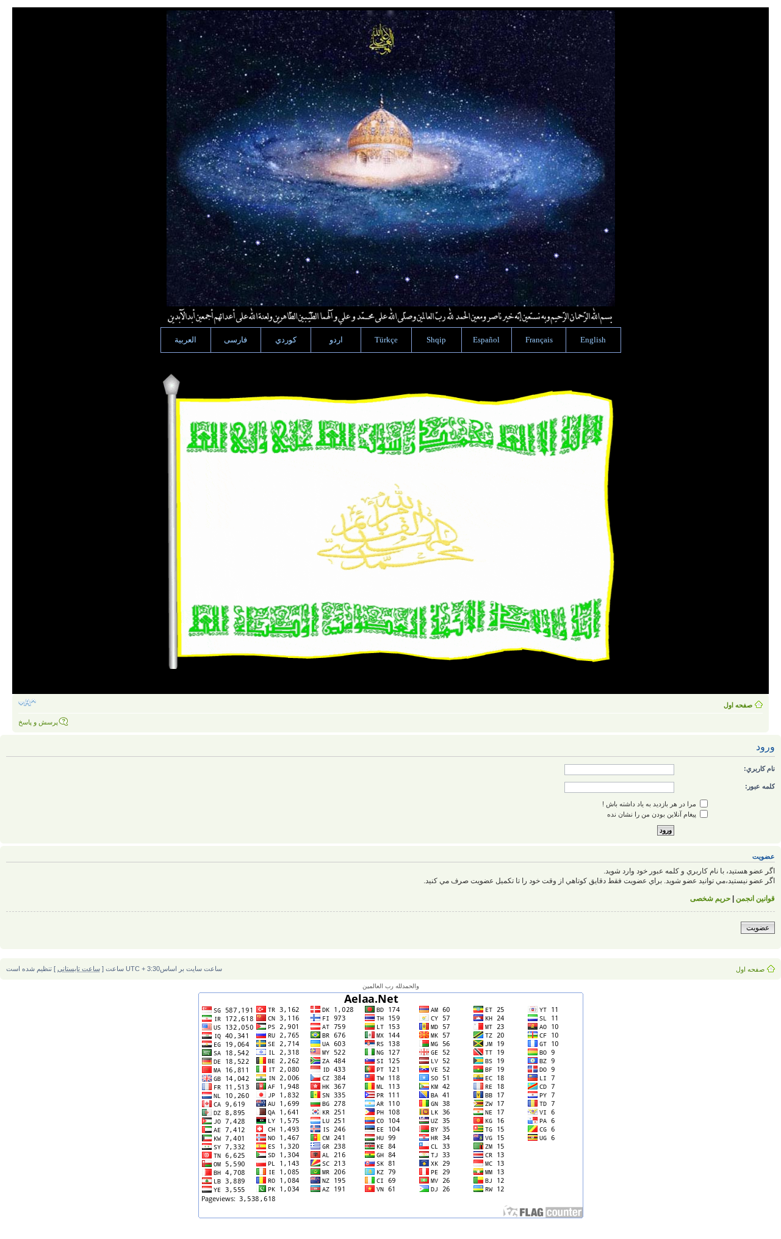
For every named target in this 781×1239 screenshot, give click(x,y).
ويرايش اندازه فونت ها (27, 702)
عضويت (757, 927)
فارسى (235, 340)
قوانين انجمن (755, 898)
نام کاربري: (759, 768)
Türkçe (386, 340)
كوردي (286, 340)
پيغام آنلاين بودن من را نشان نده (652, 814)
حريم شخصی (710, 898)
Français (539, 340)
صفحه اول (738, 705)
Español (486, 340)
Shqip (436, 340)
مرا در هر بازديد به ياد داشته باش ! (650, 803)
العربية (185, 340)
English (593, 340)
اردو (336, 340)
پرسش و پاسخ (38, 722)
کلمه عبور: (760, 786)
